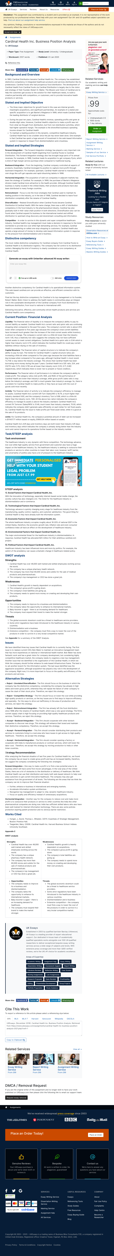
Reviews (33, 9)
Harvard (35, 1019)
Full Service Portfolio (95, 156)
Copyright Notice (44, 1245)
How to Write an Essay (96, 238)
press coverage (66, 1113)
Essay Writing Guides (95, 248)
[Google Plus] (20, 1190)
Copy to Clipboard (15, 1040)
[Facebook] (7, 1190)
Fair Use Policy (100, 1201)
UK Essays (12, 9)
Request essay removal (16, 1098)
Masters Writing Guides (96, 252)
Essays (70, 1197)
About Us (44, 9)
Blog (69, 1219)
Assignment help (48, 1213)
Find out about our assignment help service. (26, 20)
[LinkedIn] (14, 1190)
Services (23, 9)
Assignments (15, 37)
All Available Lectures (95, 174)
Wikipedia (59, 1019)
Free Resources (74, 1210)
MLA (16, 1019)
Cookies (57, 1245)
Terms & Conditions (27, 1245)
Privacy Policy (11, 1245)
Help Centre (99, 1210)
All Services (46, 1217)
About (96, 1197)
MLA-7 (25, 1019)
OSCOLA (70, 1019)
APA (9, 1019)
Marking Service (93, 149)
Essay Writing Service (95, 92)
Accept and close (11, 32)
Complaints (99, 1206)
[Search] (80, 3)
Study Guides (73, 1206)
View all (76, 1049)
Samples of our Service (96, 152)
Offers (65, 9)
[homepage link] (6, 37)
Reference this (14, 63)
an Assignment (97, 129)
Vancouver (46, 1019)
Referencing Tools (94, 245)
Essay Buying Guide (76, 1215)
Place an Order (97, 9)
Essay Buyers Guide (95, 241)
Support (61, 4)
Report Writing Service (96, 139)
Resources (54, 9)
